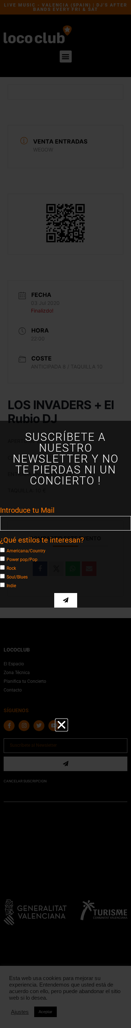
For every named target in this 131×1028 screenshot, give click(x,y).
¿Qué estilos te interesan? (42, 540)
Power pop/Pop (22, 559)
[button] (61, 724)
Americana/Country (26, 550)
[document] (65, 514)
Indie (11, 585)
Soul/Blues (17, 576)
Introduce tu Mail (27, 510)
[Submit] (65, 600)
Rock (11, 568)
